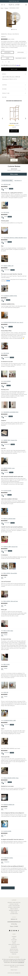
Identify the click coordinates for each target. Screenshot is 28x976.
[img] (4, 186)
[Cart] (26, 5)
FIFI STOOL (6, 212)
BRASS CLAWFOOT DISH (9, 518)
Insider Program (14, 952)
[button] (4, 39)
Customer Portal (14, 913)
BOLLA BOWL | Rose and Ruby (10, 573)
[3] (16, 29)
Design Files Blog (14, 949)
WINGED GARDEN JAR (9, 804)
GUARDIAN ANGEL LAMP (10, 720)
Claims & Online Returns (14, 905)
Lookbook (14, 936)
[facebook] (10, 930)
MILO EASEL (7, 664)
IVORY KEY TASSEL (8, 857)
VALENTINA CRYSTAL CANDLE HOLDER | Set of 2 (15, 237)
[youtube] (16, 930)
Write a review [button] (14, 174)
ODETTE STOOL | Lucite (9, 468)
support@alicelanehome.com (14, 921)
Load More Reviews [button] (8, 888)
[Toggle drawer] (2, 4)
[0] (12, 29)
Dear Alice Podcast (14, 950)
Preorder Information (14, 910)
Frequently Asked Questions (14, 902)
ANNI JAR (6, 692)
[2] (15, 29)
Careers (14, 942)
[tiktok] (18, 930)
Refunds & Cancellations (14, 907)
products (6, 8)
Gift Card (14, 941)
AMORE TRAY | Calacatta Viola (10, 440)
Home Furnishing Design (14, 944)
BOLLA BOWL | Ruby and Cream (11, 601)
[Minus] (2, 62)
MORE (14, 934)
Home (2, 8)
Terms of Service (14, 908)
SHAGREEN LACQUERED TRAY (11, 412)
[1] (13, 29)
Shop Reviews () (18, 180)
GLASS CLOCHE (7, 490)
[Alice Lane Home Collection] (14, 5)
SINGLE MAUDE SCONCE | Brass (11, 777)
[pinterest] (14, 930)
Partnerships (14, 947)
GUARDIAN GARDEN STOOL (10, 295)
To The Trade (14, 946)
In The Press (14, 939)
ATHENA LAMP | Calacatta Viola (10, 546)
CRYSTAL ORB (7, 184)
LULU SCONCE (7, 381)
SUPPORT (14, 900)
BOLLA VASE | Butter (8, 630)
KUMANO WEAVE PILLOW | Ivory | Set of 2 (13, 322)
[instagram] (12, 930)
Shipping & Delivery (14, 904)
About (14, 938)
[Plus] (8, 62)
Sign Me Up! (21, 962)
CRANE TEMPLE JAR (8, 265)
